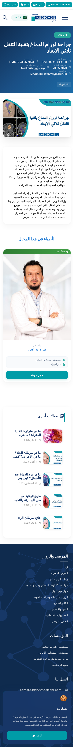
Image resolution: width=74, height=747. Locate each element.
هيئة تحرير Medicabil (33, 68)
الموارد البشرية (59, 573)
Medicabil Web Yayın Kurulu (48, 74)
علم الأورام (64, 84)
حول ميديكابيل (60, 591)
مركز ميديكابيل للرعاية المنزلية (50, 659)
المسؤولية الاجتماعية (56, 615)
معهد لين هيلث (60, 665)
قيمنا (65, 567)
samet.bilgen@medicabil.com (40, 690)
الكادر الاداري (60, 603)
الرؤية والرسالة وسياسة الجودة (50, 597)
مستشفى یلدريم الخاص (55, 647)
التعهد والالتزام (60, 609)
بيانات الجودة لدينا (58, 579)
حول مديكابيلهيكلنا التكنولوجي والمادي (47, 585)
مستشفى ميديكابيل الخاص (53, 653)
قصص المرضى (59, 621)
